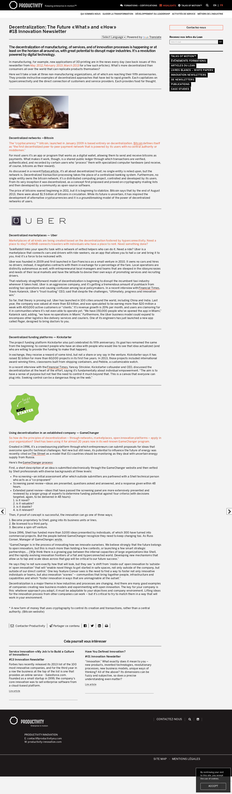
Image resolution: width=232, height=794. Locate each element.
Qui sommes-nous (91, 14)
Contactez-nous (169, 719)
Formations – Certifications (140, 6)
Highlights (169, 6)
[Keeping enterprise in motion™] (26, 5)
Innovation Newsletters (188, 75)
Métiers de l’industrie (210, 14)
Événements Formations (188, 61)
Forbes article (50, 171)
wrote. (59, 539)
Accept (213, 786)
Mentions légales (186, 759)
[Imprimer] (106, 626)
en (214, 5)
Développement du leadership (152, 14)
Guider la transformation (118, 14)
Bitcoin (138, 143)
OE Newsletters (182, 80)
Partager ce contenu (66, 626)
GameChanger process (37, 462)
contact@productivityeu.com (44, 738)
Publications (180, 84)
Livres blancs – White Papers (192, 70)
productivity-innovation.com (44, 742)
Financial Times (149, 288)
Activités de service (183, 14)
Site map (160, 759)
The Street (38, 454)
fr (221, 5)
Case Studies (180, 89)
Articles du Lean (183, 66)
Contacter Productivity (30, 626)
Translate (155, 37)
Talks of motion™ (191, 6)
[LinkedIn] (198, 719)
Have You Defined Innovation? (105, 651)
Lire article (14, 691)
